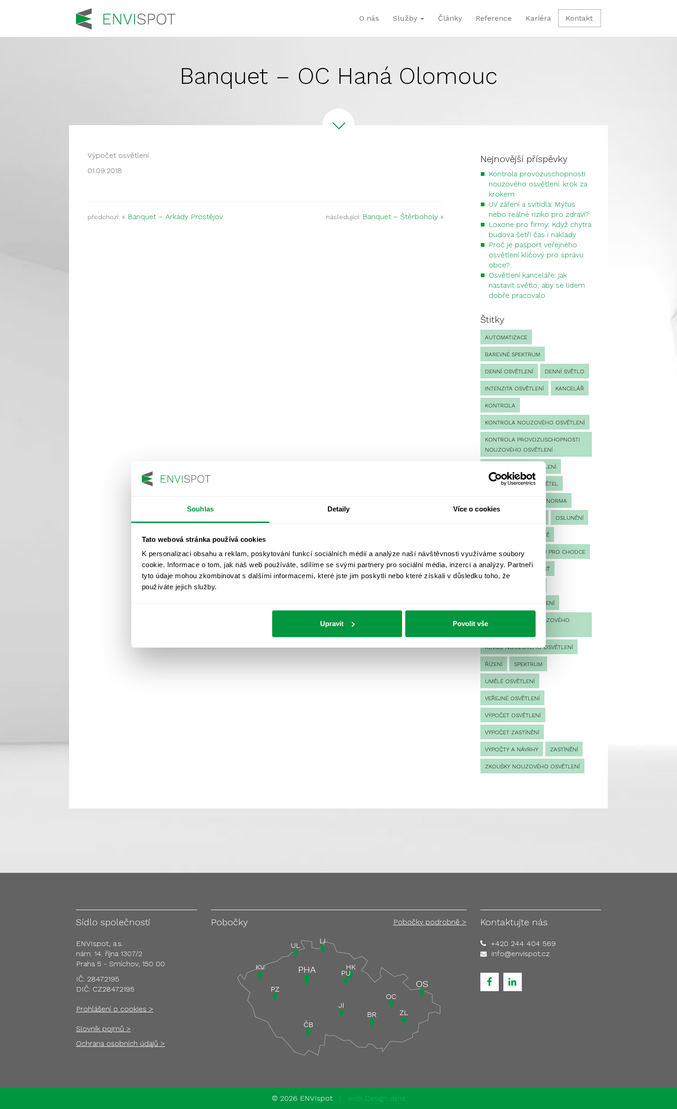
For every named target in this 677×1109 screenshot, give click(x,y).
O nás (369, 18)
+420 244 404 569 (523, 943)
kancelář (569, 388)
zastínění (564, 749)
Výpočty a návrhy (511, 749)
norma (556, 501)
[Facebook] (489, 982)
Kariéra (538, 18)
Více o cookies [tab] (476, 509)
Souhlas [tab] (200, 509)
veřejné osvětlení (512, 698)
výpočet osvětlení (513, 715)
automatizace (506, 337)
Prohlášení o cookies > (114, 1008)
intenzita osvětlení (514, 388)
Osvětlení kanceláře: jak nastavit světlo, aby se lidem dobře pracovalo (537, 285)
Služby (406, 18)
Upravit (332, 623)
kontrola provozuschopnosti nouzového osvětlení (532, 444)
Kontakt (579, 18)
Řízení (493, 664)
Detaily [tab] (338, 509)
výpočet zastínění (512, 732)
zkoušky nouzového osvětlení (532, 766)
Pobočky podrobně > (430, 921)
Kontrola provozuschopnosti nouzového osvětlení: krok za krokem (538, 183)
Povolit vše (470, 623)
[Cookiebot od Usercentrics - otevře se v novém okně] (495, 479)
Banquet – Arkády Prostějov (175, 216)
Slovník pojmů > (103, 1028)
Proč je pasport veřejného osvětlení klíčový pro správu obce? (536, 254)
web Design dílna (376, 1098)
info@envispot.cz (520, 953)
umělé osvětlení (510, 681)
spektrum (528, 664)
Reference (494, 18)
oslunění (569, 518)
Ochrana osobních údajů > (120, 1043)
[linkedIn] (512, 982)
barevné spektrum (512, 354)
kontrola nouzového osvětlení (535, 422)
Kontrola (500, 405)
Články (450, 18)
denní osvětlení (509, 371)
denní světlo (564, 371)
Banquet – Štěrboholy (400, 216)
